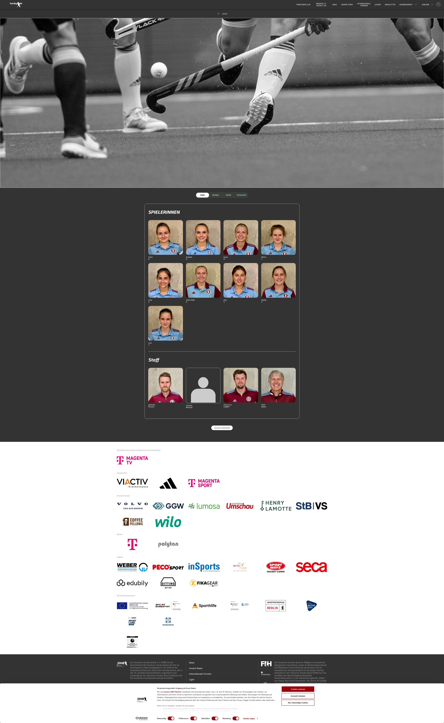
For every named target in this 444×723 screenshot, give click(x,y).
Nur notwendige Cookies (298, 703)
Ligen (191, 679)
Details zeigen (249, 718)
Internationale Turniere (363, 5)
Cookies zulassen (298, 689)
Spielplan (215, 195)
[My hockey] (438, 4)
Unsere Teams (347, 4)
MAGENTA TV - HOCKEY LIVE (321, 5)
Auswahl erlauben (298, 696)
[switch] (193, 718)
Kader (202, 195)
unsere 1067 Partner (172, 692)
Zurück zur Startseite (222, 428)
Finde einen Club (303, 4)
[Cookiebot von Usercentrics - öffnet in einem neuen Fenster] (142, 718)
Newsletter (390, 4)
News (334, 4)
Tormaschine (241, 195)
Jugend (378, 4)
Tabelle (228, 195)
